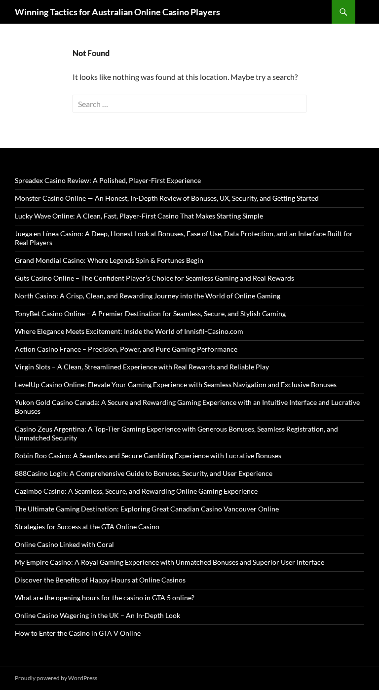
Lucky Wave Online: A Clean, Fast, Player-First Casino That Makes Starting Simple (139, 216)
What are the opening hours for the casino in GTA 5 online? (104, 597)
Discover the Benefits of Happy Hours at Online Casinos (100, 580)
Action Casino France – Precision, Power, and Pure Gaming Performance (126, 349)
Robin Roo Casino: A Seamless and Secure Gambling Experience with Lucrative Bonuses (148, 455)
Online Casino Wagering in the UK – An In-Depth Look (97, 615)
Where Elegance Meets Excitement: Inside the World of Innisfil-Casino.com (129, 331)
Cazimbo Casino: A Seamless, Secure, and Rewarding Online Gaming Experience (136, 491)
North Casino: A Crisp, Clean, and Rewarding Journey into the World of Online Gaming (147, 295)
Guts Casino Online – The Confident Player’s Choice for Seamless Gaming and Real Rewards (154, 278)
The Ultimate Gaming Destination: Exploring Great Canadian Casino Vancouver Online (147, 509)
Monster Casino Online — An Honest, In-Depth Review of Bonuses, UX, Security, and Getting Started (167, 198)
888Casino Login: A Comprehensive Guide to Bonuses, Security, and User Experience (143, 473)
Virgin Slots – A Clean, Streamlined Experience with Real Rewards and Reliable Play (142, 367)
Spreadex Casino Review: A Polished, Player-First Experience (108, 180)
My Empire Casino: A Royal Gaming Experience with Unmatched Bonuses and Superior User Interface (169, 562)
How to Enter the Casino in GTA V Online (78, 633)
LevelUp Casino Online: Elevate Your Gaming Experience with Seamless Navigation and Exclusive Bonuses (176, 384)
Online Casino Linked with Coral (64, 544)
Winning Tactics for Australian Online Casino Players (117, 11)
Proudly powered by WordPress (56, 678)
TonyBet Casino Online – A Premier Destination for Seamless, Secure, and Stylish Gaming (150, 313)
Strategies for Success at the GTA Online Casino (87, 526)
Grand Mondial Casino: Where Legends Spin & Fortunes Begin (109, 260)
